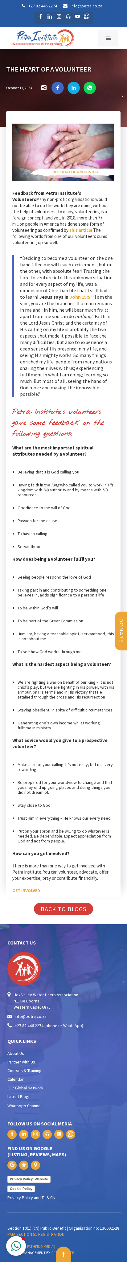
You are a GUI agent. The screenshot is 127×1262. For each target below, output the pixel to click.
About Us (15, 1053)
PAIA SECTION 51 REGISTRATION (35, 1234)
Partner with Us (21, 1062)
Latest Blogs (19, 1096)
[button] (108, 38)
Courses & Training (24, 1070)
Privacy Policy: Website (29, 1179)
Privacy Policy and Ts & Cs (31, 1197)
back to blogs (63, 909)
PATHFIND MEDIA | (41, 1246)
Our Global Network (25, 1088)
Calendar (15, 1079)
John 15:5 (79, 297)
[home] (51, 38)
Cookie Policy (21, 1188)
